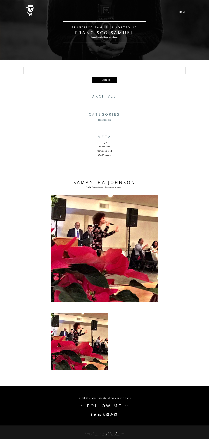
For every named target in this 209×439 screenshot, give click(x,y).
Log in (104, 142)
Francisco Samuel (104, 32)
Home (182, 12)
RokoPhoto (94, 435)
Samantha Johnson (105, 182)
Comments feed (104, 150)
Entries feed (104, 146)
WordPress (115, 435)
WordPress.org (104, 155)
